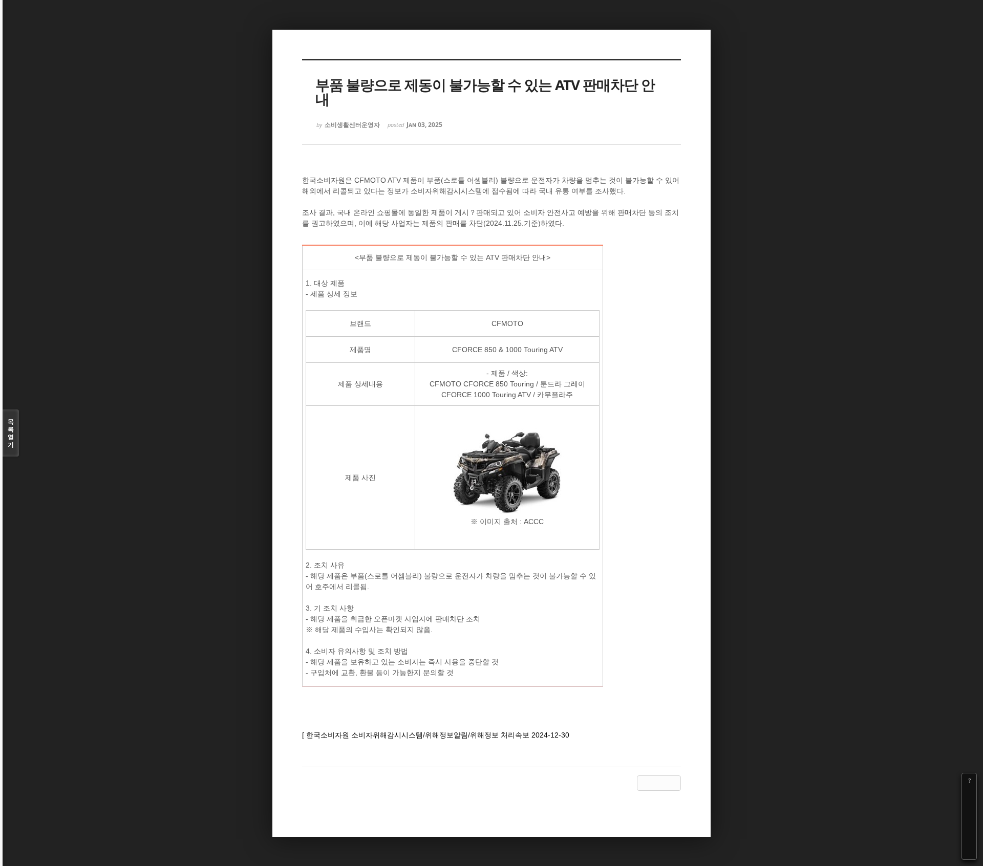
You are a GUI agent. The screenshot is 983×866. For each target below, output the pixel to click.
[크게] (969, 795)
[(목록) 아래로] (969, 838)
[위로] (969, 823)
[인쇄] (969, 852)
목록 (11, 433)
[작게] (969, 809)
